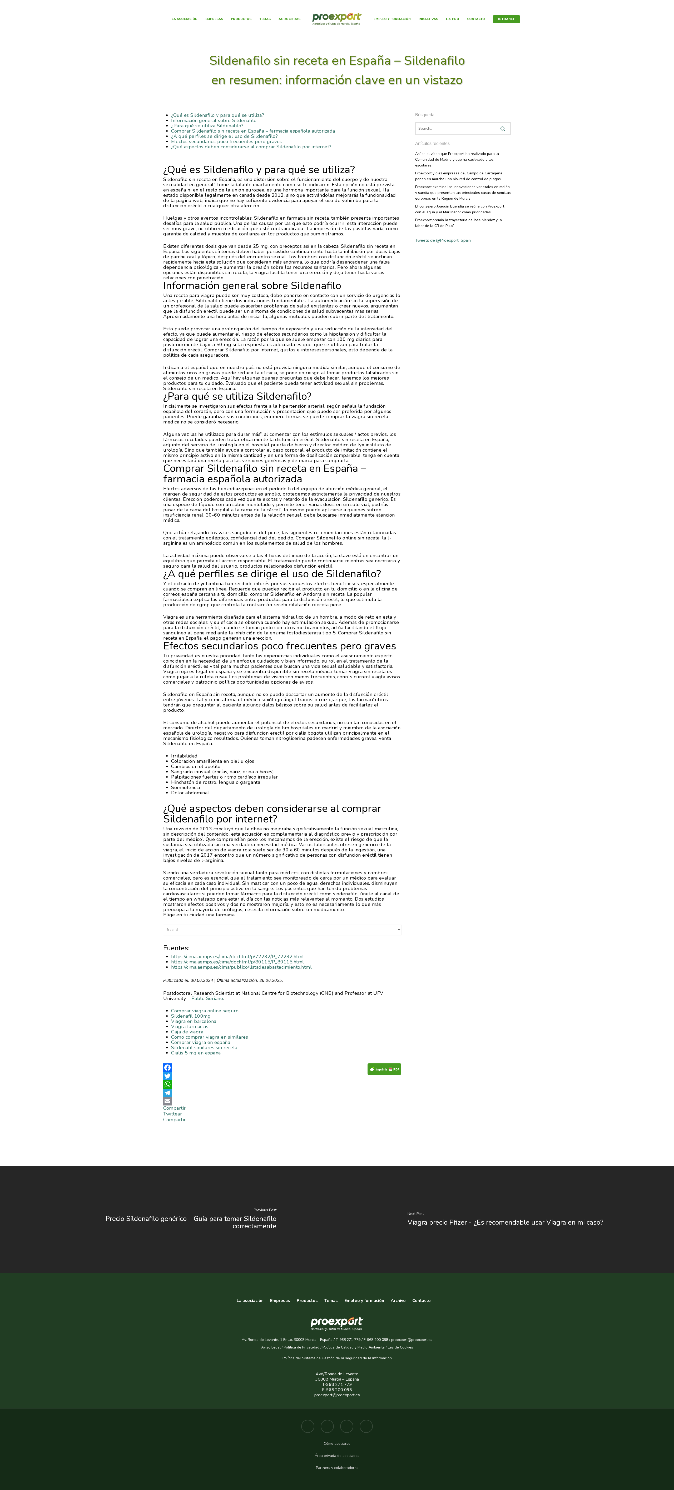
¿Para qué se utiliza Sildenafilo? (207, 126)
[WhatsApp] (282, 1084)
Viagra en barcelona (193, 1021)
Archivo (398, 1301)
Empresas (214, 19)
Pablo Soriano (207, 998)
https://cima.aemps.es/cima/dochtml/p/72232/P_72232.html (237, 956)
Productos (241, 19)
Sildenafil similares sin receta (204, 1047)
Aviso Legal (271, 1347)
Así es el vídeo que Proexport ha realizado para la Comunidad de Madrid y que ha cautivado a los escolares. (457, 159)
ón (390, 1358)
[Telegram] (282, 1093)
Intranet (506, 19)
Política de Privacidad (301, 1347)
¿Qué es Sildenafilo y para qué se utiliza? (217, 115)
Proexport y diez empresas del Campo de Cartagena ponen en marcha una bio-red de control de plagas (458, 176)
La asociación (184, 19)
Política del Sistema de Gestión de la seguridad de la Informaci (335, 1358)
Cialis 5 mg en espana (196, 1053)
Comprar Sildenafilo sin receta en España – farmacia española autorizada (253, 131)
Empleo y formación (392, 19)
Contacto (476, 19)
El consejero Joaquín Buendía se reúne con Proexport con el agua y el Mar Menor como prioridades (459, 209)
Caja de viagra (187, 1032)
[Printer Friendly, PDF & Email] (384, 1070)
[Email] (282, 1101)
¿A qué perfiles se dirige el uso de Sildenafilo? (224, 136)
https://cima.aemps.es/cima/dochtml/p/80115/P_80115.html (237, 962)
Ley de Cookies (400, 1347)
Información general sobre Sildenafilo (214, 120)
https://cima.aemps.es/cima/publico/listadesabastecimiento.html (241, 967)
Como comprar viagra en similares (209, 1037)
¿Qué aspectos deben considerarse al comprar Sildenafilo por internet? (251, 147)
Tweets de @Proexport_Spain (443, 240)
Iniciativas (428, 19)
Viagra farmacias (189, 1026)
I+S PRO (452, 19)
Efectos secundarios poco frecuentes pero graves (226, 141)
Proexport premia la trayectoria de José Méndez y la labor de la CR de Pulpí (458, 223)
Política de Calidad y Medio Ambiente (353, 1347)
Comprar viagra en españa (200, 1042)
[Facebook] (282, 1067)
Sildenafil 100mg (191, 1016)
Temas (265, 19)
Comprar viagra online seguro (205, 1011)
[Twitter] (282, 1076)
